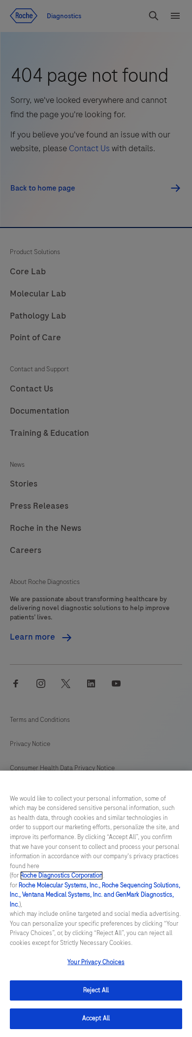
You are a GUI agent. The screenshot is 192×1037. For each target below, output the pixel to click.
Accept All (96, 1018)
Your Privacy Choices (96, 962)
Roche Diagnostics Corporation (61, 875)
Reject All (96, 990)
